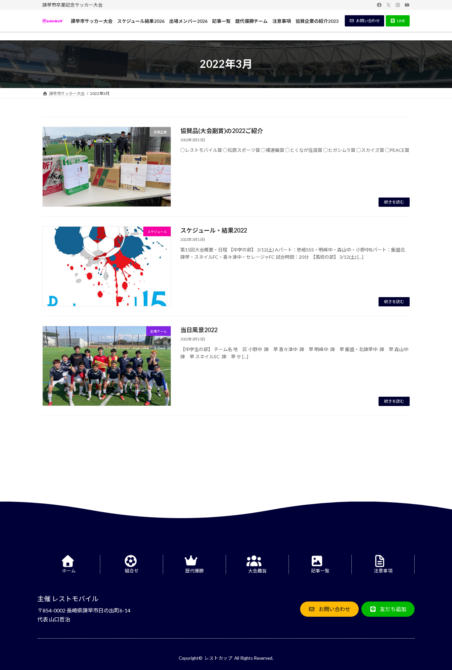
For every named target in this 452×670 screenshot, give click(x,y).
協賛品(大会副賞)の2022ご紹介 (221, 130)
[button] (364, 20)
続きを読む (394, 202)
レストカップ (218, 658)
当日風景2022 (198, 330)
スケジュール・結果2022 (213, 230)
